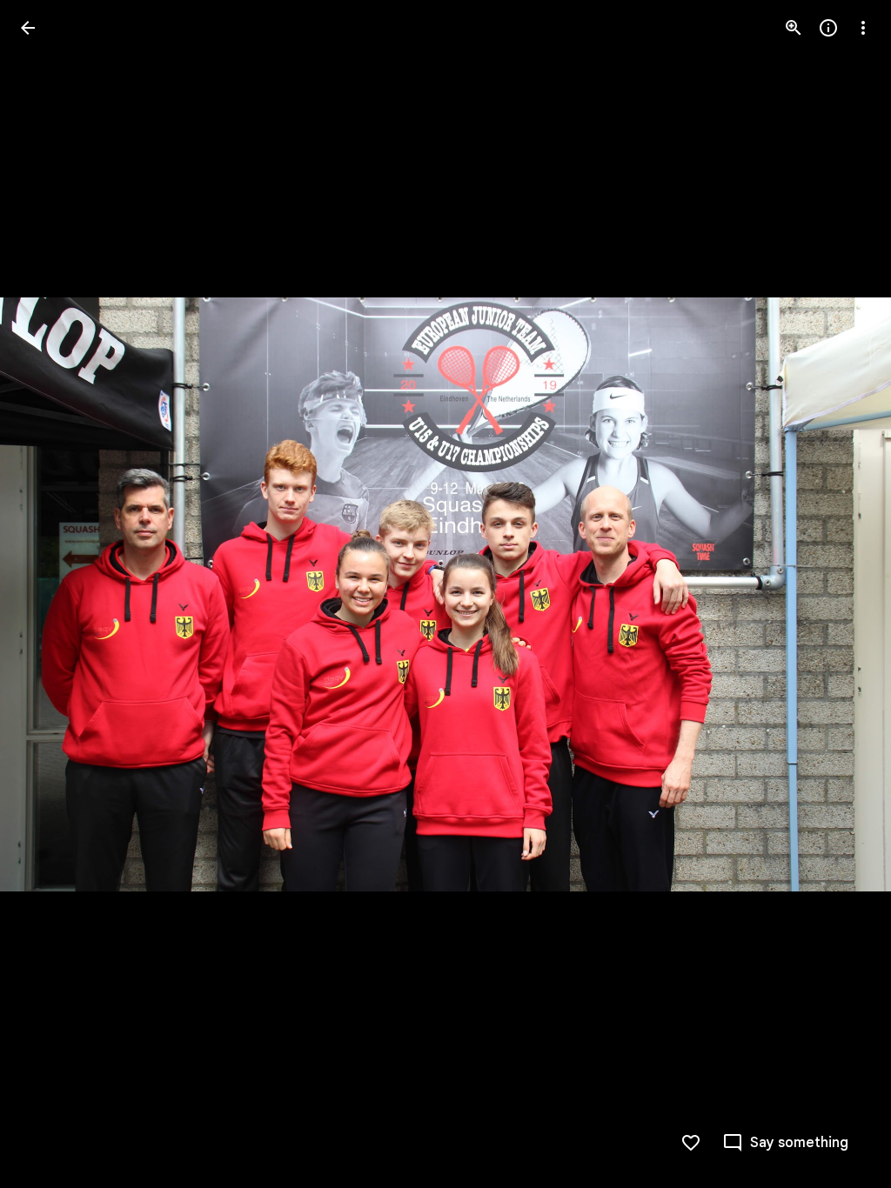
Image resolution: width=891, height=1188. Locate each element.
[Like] (690, 1142)
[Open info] (828, 27)
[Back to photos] (28, 28)
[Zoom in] (793, 27)
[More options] (863, 27)
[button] (48, 594)
